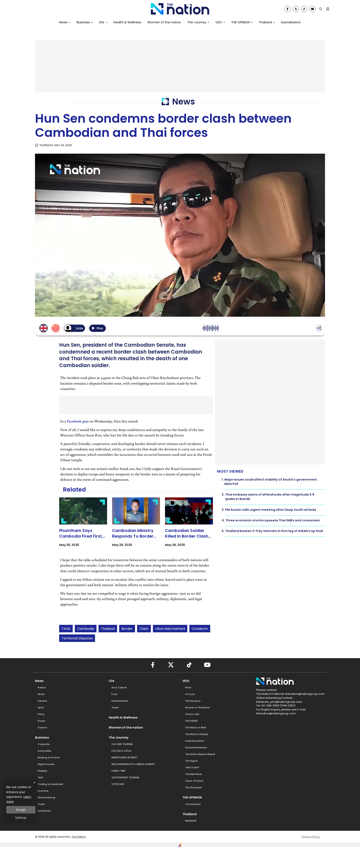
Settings (21, 818)
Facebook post (78, 421)
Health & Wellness (127, 22)
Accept (21, 810)
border (127, 628)
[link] (83, 525)
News (63, 22)
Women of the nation (164, 22)
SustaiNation (291, 22)
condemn (200, 628)
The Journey (196, 22)
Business (83, 22)
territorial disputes (77, 638)
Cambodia (85, 628)
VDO (218, 22)
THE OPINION (240, 22)
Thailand (265, 22)
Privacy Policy (311, 837)
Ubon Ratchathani (170, 628)
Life (101, 22)
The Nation (78, 837)
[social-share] (287, 9)
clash (144, 628)
